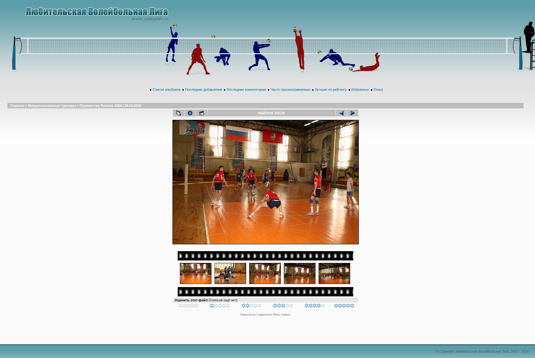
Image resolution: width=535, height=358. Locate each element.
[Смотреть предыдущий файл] (341, 113)
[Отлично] (315, 306)
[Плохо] (220, 306)
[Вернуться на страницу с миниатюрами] (178, 113)
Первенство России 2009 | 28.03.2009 (110, 105)
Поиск (378, 89)
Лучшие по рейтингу (331, 89)
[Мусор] (188, 306)
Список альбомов (167, 89)
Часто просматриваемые (290, 89)
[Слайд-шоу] (201, 113)
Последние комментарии (246, 89)
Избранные (360, 89)
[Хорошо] (283, 306)
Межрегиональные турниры (52, 105)
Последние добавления (203, 89)
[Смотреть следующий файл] (352, 113)
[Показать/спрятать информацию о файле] (190, 113)
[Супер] (344, 306)
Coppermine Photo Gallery (273, 314)
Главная (17, 105)
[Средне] (251, 306)
